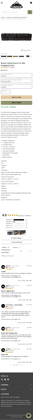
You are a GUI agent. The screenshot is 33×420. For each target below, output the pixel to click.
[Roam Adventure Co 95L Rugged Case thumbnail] (3, 56)
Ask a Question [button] (17, 242)
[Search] (30, 12)
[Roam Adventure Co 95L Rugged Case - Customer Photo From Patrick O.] (10, 232)
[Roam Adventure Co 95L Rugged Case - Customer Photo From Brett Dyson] (16, 232)
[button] (28, 280)
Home (3, 17)
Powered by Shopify (16, 417)
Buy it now (16, 103)
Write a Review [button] (17, 238)
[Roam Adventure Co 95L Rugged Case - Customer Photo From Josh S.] (23, 232)
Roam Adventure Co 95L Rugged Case (10, 275)
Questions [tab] (15, 247)
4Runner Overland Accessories (17, 17)
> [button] (22, 365)
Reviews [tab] (4, 247)
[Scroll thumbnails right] (30, 56)
